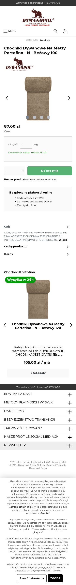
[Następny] (69, 98)
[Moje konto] (65, 31)
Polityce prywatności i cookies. (45, 570)
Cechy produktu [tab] (15, 246)
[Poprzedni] (7, 98)
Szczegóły (38, 372)
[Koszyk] (72, 29)
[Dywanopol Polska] (19, 64)
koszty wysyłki (59, 462)
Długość (13, 144)
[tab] (37, 233)
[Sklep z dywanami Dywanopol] (38, 17)
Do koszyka (49, 170)
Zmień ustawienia (32, 578)
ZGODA (55, 578)
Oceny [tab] (8, 254)
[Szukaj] (55, 31)
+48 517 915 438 (52, 3)
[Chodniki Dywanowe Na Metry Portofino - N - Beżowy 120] (38, 299)
